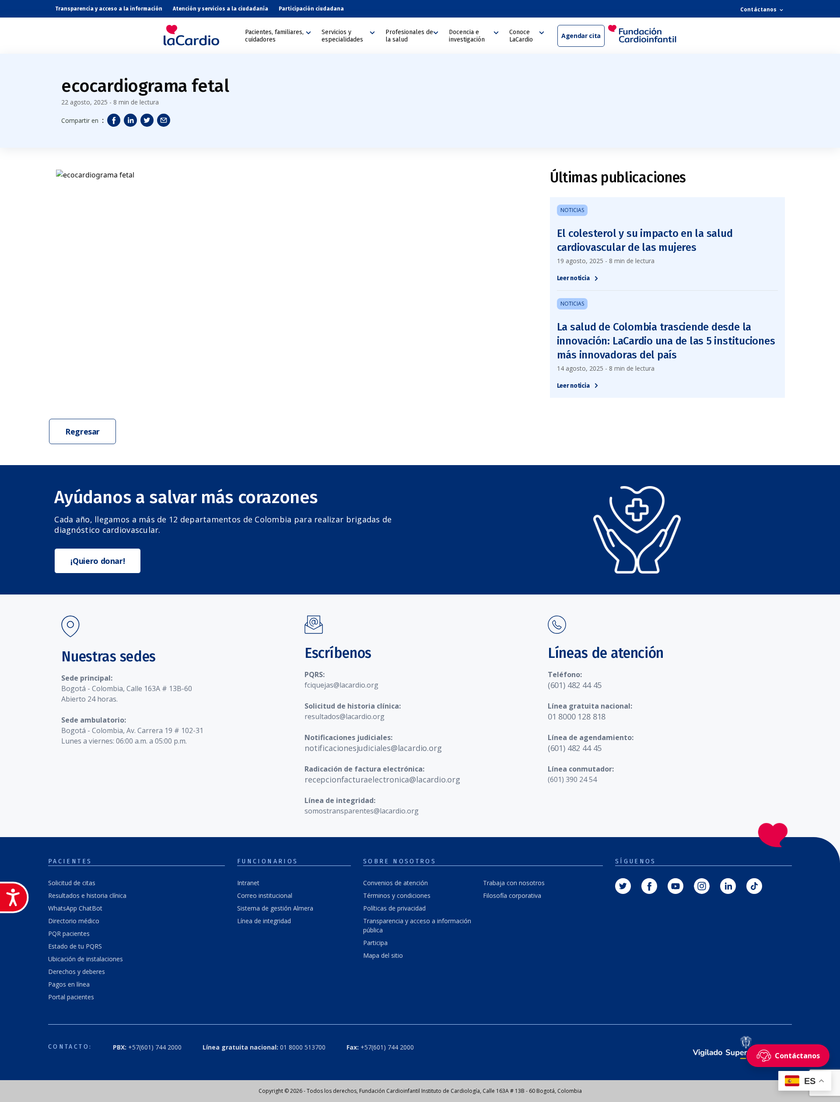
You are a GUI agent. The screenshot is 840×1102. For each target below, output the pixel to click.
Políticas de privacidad (394, 908)
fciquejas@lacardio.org (341, 685)
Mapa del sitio (383, 955)
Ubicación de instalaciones (85, 959)
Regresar (82, 431)
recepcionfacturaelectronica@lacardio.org (382, 779)
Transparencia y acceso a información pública (417, 925)
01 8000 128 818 (577, 716)
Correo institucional (264, 895)
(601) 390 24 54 (572, 779)
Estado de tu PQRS (75, 946)
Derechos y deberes (76, 971)
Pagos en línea (69, 984)
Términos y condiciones (396, 895)
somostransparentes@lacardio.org (361, 811)
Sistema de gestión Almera (275, 908)
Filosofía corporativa (512, 895)
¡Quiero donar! (97, 561)
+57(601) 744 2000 (147, 1047)
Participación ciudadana (311, 9)
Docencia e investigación (467, 35)
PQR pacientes (69, 933)
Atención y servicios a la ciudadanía (220, 9)
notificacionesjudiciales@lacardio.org (372, 748)
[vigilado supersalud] (730, 1047)
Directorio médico (73, 921)
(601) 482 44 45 (575, 685)
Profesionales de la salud (409, 35)
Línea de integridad (264, 921)
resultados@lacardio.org (344, 716)
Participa (375, 943)
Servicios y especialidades (342, 35)
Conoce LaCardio (521, 35)
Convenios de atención (395, 883)
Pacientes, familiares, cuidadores (274, 35)
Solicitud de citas (71, 883)
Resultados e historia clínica (87, 895)
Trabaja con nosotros (514, 883)
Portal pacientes (71, 997)
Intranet (248, 883)
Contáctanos (759, 9)
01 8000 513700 (264, 1047)
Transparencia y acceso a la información (108, 9)
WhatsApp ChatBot (75, 908)
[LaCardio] (201, 35)
